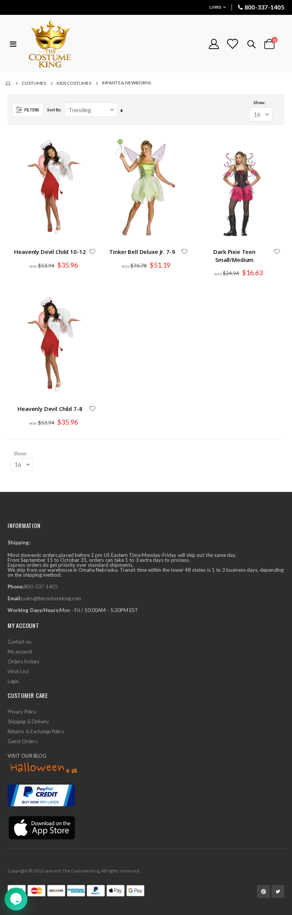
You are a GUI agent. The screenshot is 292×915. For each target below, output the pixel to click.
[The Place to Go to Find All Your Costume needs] (63, 44)
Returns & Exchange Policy (36, 731)
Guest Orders (23, 741)
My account (20, 652)
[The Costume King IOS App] (41, 827)
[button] (92, 251)
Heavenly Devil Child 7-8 (49, 408)
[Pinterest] (263, 891)
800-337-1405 (264, 7)
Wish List (18, 671)
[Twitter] (277, 891)
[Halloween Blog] (44, 768)
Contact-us (20, 642)
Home (8, 83)
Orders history (23, 661)
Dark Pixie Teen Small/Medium (234, 255)
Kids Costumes (74, 83)
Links (215, 7)
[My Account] (214, 44)
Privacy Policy (22, 712)
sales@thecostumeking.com (51, 598)
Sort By (53, 109)
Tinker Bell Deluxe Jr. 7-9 (142, 251)
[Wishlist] (232, 44)
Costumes (34, 83)
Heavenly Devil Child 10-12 (50, 251)
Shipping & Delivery (28, 721)
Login (13, 681)
